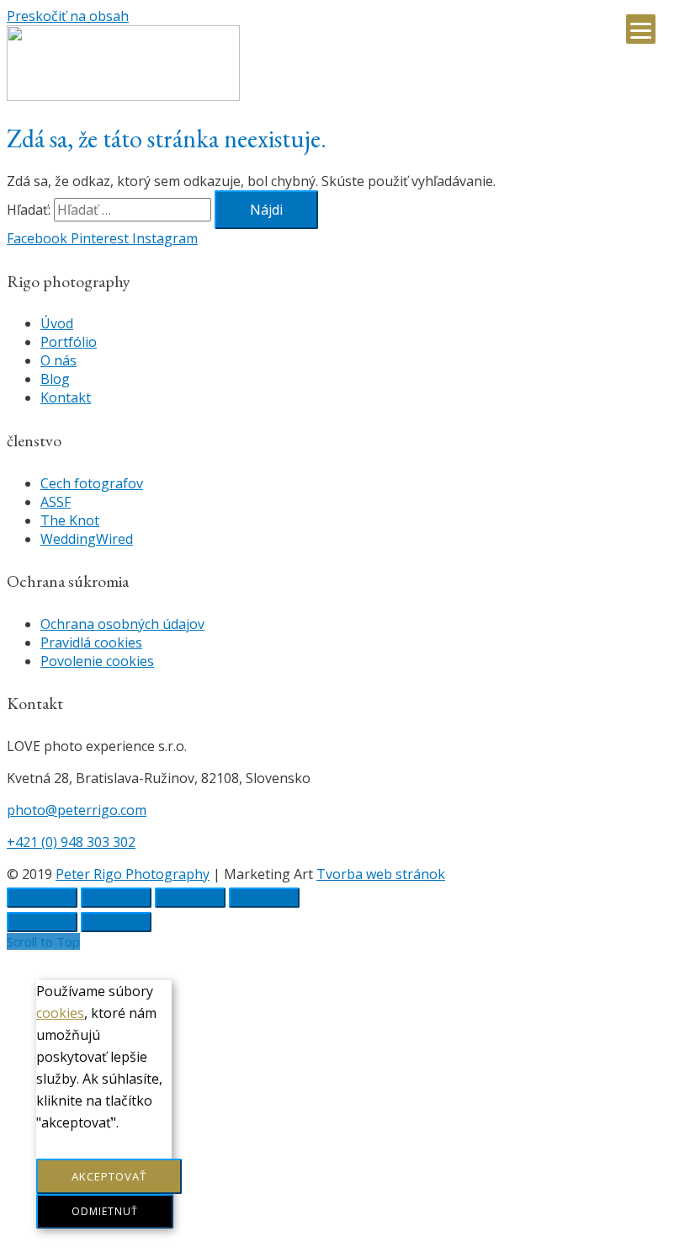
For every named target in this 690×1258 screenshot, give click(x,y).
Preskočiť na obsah (68, 16)
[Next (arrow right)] (116, 922)
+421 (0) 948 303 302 (71, 842)
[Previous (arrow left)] (42, 922)
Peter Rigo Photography (133, 874)
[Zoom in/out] (264, 898)
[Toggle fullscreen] (190, 898)
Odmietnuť (105, 1211)
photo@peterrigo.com (76, 810)
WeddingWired (86, 539)
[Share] (116, 898)
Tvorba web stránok (380, 874)
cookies (60, 1013)
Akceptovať (109, 1176)
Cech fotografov (91, 483)
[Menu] (641, 29)
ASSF (55, 502)
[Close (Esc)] (42, 898)
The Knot (69, 520)
